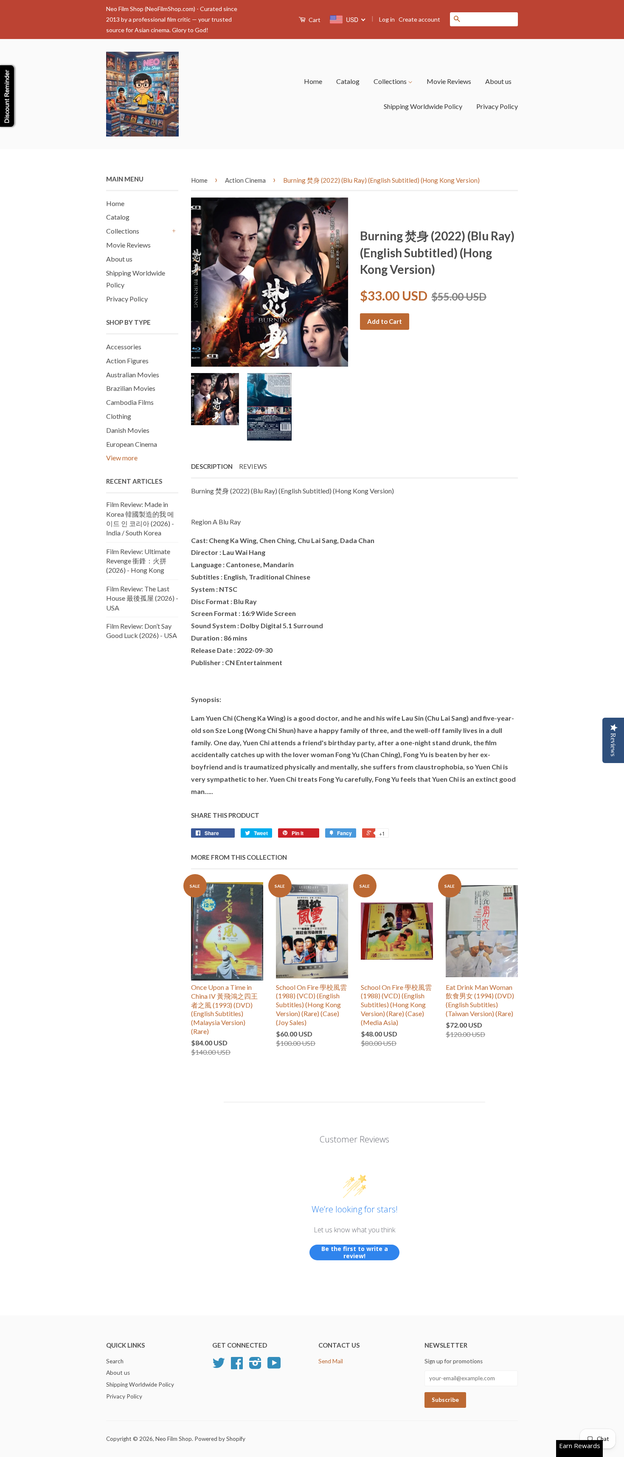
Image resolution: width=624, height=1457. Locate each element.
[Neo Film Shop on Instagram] (255, 1365)
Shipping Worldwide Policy (423, 106)
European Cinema (131, 444)
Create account (419, 19)
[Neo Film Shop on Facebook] (236, 1365)
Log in (387, 19)
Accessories (123, 347)
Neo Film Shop (173, 1438)
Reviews (253, 466)
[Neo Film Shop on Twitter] (218, 1365)
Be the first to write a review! (354, 1252)
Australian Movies (132, 375)
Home (313, 81)
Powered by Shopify (219, 1438)
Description (212, 466)
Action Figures (127, 361)
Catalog (348, 81)
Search (115, 1361)
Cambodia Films (130, 402)
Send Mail (330, 1361)
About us (498, 81)
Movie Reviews (449, 81)
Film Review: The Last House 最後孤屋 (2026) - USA (142, 598)
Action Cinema (245, 180)
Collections (391, 81)
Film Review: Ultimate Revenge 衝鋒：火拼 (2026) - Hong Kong (138, 560)
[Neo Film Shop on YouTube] (274, 1365)
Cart (313, 19)
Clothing (118, 416)
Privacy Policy (497, 106)
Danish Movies (127, 430)
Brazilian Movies (130, 388)
